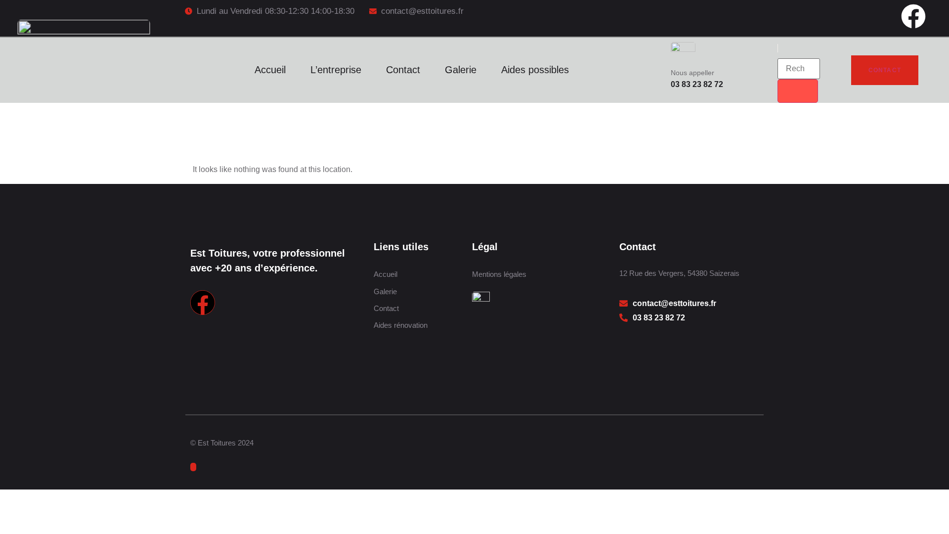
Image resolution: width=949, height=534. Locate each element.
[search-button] (797, 91)
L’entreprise (335, 69)
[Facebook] (913, 16)
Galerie (460, 69)
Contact (403, 69)
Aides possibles (535, 69)
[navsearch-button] (785, 48)
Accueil (270, 69)
